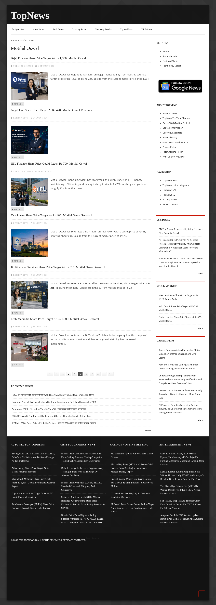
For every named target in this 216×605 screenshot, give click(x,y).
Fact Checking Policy (173, 151)
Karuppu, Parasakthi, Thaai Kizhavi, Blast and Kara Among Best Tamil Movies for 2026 (54, 401)
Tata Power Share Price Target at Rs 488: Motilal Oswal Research (51, 215)
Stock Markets (170, 56)
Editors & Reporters (172, 132)
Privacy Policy (169, 147)
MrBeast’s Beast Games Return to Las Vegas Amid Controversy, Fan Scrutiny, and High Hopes (132, 508)
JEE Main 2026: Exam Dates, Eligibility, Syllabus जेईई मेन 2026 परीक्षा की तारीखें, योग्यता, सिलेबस (54, 423)
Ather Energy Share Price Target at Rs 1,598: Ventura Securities (30, 470)
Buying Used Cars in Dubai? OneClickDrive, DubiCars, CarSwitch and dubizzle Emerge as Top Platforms (33, 457)
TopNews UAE (170, 189)
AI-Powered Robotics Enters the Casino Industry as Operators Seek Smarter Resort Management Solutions (180, 408)
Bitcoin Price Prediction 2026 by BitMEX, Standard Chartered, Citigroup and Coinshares (81, 486)
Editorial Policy (170, 137)
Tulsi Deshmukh (23, 66)
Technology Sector (172, 65)
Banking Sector (79, 29)
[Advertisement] (108, 565)
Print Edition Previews (173, 156)
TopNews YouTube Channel (176, 118)
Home (14, 40)
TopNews (30, 15)
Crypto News (126, 29)
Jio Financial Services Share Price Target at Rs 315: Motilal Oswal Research (58, 267)
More (148, 430)
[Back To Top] (201, 593)
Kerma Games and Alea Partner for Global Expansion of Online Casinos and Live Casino (179, 353)
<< (50, 374)
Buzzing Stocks (170, 199)
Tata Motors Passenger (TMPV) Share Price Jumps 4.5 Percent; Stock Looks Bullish (33, 506)
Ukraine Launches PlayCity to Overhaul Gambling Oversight (130, 495)
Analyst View (18, 29)
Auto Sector (38, 29)
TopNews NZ (169, 194)
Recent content (170, 204)
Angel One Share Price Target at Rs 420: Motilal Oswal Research (51, 110)
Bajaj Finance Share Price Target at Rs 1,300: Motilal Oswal (48, 58)
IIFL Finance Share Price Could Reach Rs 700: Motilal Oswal (49, 163)
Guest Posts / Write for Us (175, 142)
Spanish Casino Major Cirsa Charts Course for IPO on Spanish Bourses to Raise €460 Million (132, 483)
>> (111, 374)
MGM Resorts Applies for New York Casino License (132, 455)
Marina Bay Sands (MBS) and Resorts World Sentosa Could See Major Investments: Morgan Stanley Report (132, 468)
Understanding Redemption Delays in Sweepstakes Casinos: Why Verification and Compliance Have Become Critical (180, 379)
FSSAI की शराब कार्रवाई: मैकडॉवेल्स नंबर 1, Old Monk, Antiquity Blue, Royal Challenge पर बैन (52, 394)
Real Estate (58, 29)
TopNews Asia (170, 180)
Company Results (103, 29)
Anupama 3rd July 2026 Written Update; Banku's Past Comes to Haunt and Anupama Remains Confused (181, 519)
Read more (18, 104)
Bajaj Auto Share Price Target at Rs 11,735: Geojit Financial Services (33, 495)
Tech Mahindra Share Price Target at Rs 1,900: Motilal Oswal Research (55, 319)
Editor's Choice (170, 113)
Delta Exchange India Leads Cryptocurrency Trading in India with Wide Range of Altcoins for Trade (82, 472)
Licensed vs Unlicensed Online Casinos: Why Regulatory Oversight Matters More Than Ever (180, 394)
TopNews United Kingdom (176, 185)
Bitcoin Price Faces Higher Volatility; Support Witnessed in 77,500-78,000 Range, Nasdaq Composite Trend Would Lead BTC (82, 519)
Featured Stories (171, 60)
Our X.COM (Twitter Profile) (176, 123)
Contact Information (173, 127)
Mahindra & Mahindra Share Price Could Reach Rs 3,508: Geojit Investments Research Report (33, 483)
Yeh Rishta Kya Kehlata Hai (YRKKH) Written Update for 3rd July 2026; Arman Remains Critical (180, 490)
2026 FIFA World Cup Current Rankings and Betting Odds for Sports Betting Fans (52, 415)
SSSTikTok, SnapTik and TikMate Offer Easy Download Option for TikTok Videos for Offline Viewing (180, 504)
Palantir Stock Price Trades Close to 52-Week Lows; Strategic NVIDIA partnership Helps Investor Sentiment (181, 262)
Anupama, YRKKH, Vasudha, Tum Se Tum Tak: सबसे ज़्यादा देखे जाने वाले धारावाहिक (49, 409)
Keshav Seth (21, 118)
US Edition (146, 29)
